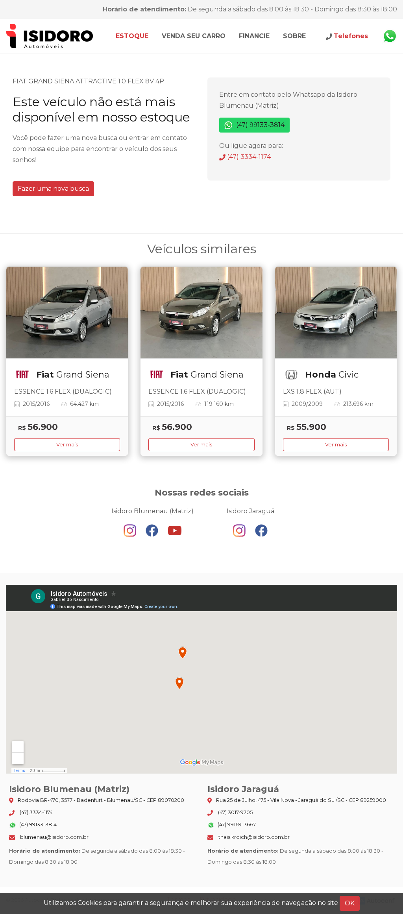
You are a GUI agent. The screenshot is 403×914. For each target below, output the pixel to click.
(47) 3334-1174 (248, 156)
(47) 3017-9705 (235, 812)
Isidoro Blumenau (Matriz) (50, 36)
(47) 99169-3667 (236, 824)
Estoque (132, 36)
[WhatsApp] (389, 36)
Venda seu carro (194, 36)
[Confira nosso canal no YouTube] (175, 530)
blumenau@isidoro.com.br (54, 837)
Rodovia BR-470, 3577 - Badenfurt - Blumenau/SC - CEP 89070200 (100, 800)
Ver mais (67, 445)
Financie (254, 36)
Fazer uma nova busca (53, 188)
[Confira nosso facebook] (153, 530)
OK (350, 903)
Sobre (294, 36)
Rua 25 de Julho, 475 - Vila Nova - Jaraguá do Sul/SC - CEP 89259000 (300, 800)
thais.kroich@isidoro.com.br (253, 837)
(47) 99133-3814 (260, 125)
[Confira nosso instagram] (131, 530)
